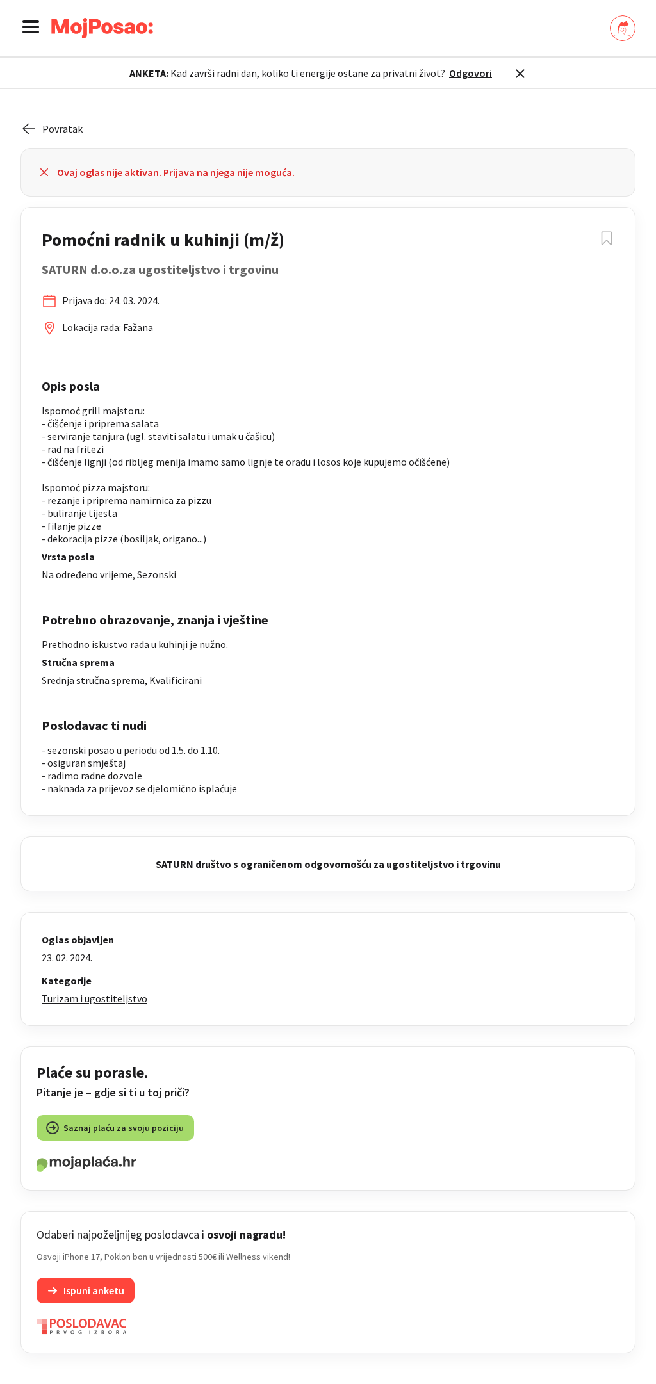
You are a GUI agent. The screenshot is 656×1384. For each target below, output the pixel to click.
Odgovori (470, 73)
